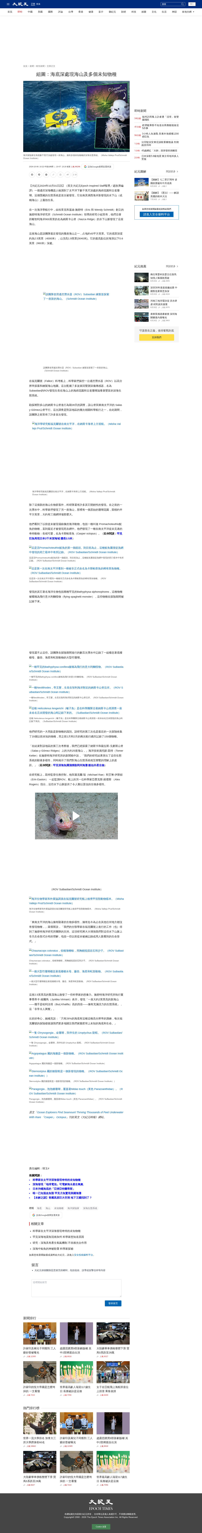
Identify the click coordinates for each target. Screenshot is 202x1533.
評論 (60, 12)
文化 (154, 12)
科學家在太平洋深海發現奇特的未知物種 (57, 1179)
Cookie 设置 (101, 1527)
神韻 (174, 12)
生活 (164, 12)
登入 (192, 4)
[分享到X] (46, 175)
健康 (91, 12)
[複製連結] (53, 175)
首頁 (10, 12)
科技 (133, 12)
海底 (39, 1208)
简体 (38, 4)
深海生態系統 (90, 1208)
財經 (123, 12)
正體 (33, 4)
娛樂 (144, 12)
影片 (101, 12)
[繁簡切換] (75, 175)
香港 (80, 12)
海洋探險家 (73, 1208)
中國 (30, 12)
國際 (50, 12)
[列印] (60, 175)
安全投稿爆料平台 (83, 1255)
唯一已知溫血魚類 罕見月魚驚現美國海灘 (57, 1193)
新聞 (32, 66)
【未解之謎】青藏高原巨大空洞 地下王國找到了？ (62, 1197)
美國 (40, 12)
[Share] (25, 1356)
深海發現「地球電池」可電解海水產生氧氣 (58, 1184)
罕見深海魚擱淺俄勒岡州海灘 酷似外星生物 (78, 765)
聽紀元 (112, 12)
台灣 (70, 12)
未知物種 (59, 1208)
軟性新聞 (40, 66)
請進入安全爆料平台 (156, 214)
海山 (48, 1208)
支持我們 (156, 337)
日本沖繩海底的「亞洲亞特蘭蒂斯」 (54, 1188)
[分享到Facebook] (32, 175)
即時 (20, 12)
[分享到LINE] (39, 175)
